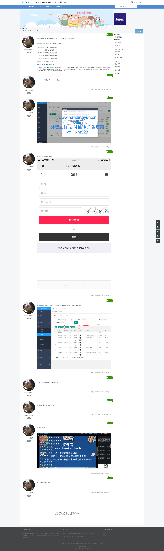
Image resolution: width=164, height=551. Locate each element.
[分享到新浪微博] (42, 64)
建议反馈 (117, 66)
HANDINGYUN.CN (85, 548)
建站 (104, 535)
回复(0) (109, 89)
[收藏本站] (22, 35)
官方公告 (117, 70)
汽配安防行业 (119, 42)
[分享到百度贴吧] (51, 64)
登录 (62, 514)
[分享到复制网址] (53, 64)
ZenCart (117, 54)
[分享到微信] (49, 64)
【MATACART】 (61, 43)
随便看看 (59, 6)
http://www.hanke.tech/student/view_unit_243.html (59, 427)
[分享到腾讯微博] (44, 64)
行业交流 (117, 39)
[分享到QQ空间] (40, 64)
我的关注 (117, 34)
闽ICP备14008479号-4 (84, 546)
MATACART (23, 28)
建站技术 (117, 52)
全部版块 (49, 6)
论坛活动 (117, 73)
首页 (41, 6)
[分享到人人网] (47, 64)
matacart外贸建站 (29, 49)
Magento (117, 61)
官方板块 (117, 64)
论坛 (32, 7)
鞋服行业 (117, 45)
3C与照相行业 (119, 49)
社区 (104, 533)
